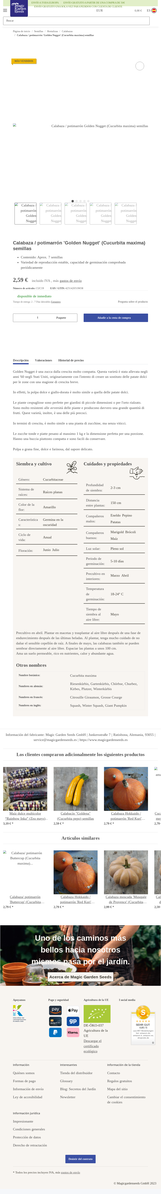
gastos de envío (71, 281)
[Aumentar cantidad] (73, 318)
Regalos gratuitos (119, 1081)
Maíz (114, 539)
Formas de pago (24, 1081)
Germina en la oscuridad (53, 522)
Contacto (113, 1073)
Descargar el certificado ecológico (93, 1046)
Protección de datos (27, 1137)
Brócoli (130, 532)
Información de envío (28, 1089)
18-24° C (117, 594)
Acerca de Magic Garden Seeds (80, 977)
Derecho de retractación (30, 1145)
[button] (113, 10)
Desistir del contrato (80, 1159)
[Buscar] (153, 21)
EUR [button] (99, 10)
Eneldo (116, 515)
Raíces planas (52, 492)
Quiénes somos (24, 1073)
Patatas (116, 522)
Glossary (66, 1081)
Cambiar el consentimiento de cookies (126, 1099)
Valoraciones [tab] (43, 360)
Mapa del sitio (117, 1089)
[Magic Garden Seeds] (19, 12)
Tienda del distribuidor (76, 1073)
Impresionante (23, 1121)
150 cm (116, 503)
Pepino (127, 515)
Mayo (115, 614)
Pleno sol (117, 549)
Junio (47, 550)
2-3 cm (116, 488)
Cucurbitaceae (53, 479)
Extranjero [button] (56, 301)
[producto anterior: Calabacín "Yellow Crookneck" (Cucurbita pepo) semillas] (135, 43)
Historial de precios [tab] (71, 360)
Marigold (117, 532)
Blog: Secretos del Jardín (78, 1089)
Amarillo (49, 507)
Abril (125, 575)
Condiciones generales (29, 1129)
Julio (55, 550)
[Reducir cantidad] (17, 318)
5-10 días (117, 561)
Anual (47, 537)
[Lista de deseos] (121, 10)
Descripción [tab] (21, 360)
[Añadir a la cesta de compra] (16, 56)
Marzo (115, 575)
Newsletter (67, 1097)
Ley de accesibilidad (27, 1097)
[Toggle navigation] (5, 8)
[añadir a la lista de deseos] (139, 66)
